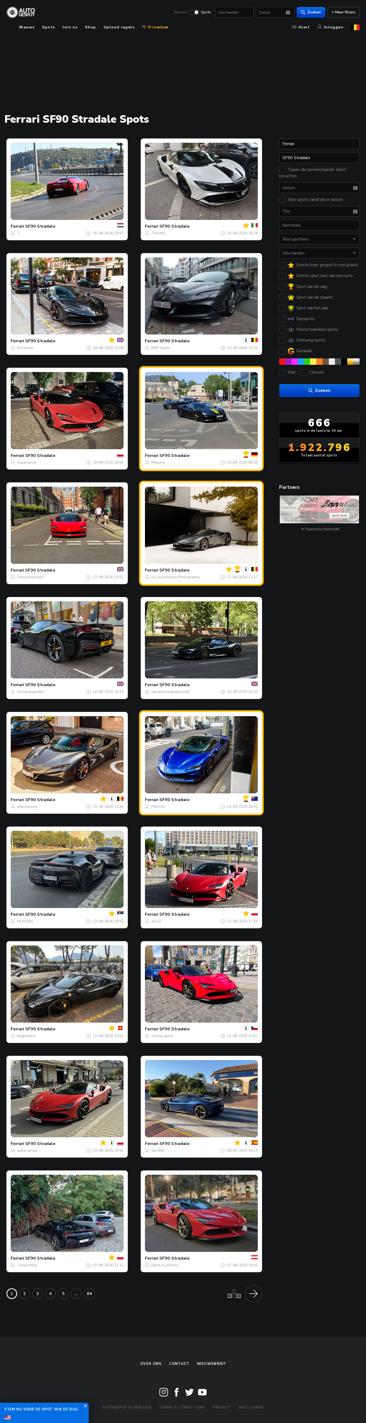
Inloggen (333, 27)
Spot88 (157, 1150)
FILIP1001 (25, 921)
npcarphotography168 (170, 691)
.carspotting (27, 1265)
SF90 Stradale (40, 226)
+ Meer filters (343, 12)
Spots (206, 12)
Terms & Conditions (182, 1407)
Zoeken (314, 12)
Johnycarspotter (30, 577)
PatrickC (158, 806)
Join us (69, 27)
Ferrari (17, 226)
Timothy (158, 233)
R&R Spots (160, 347)
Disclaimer (251, 1407)
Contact (179, 1363)
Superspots (27, 462)
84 (89, 1294)
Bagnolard (26, 1035)
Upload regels (119, 27)
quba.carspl (27, 1150)
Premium (157, 27)
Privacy (222, 1407)
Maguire (158, 462)
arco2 (156, 921)
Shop (90, 27)
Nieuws (180, 12)
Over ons (151, 1363)
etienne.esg (27, 806)
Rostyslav (25, 347)
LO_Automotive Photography (175, 577)
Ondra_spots (162, 1035)
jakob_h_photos (164, 1265)
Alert (304, 27)
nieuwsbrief (211, 1363)
